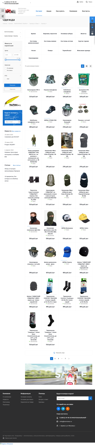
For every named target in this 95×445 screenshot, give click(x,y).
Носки (33, 50)
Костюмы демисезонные (33, 42)
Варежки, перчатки (50, 33)
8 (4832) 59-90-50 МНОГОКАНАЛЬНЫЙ (73, 418)
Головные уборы (67, 33)
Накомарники (33, 58)
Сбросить (12, 89)
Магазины (6, 402)
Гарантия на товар (27, 402)
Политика (6, 405)
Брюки (33, 33)
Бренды (41, 402)
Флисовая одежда (83, 50)
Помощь (42, 393)
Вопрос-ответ (43, 399)
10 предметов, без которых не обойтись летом (11, 179)
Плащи (50, 50)
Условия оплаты (26, 397)
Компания (6, 393)
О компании (7, 397)
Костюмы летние (67, 41)
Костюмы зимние (50, 41)
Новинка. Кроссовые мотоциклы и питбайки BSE (12, 154)
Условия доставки (27, 399)
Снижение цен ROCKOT (12, 137)
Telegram (63, 409)
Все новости (16, 131)
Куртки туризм (83, 41)
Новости (6, 399)
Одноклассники (68, 409)
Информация (26, 393)
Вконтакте (58, 409)
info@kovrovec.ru (66, 421)
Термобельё (66, 50)
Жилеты (83, 33)
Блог (40, 397)
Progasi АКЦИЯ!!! (10, 144)
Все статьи (16, 165)
